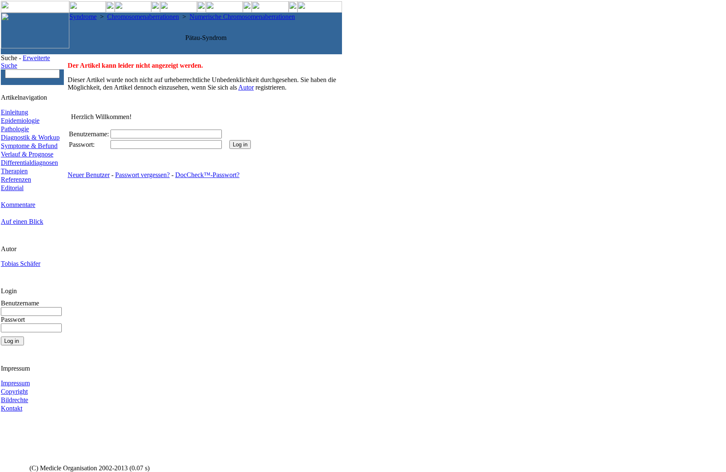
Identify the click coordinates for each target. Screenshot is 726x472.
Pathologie (15, 129)
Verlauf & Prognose (27, 154)
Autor (246, 87)
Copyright (14, 391)
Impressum (15, 383)
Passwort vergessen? (142, 174)
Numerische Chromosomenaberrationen (242, 16)
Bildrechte (14, 399)
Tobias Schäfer (20, 263)
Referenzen (16, 179)
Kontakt (11, 408)
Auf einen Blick (22, 221)
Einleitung (14, 112)
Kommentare (18, 204)
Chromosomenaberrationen (143, 16)
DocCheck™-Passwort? (207, 174)
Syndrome (83, 16)
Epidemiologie (20, 120)
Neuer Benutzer (89, 174)
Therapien (14, 171)
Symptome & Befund (29, 145)
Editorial (12, 187)
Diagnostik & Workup (30, 137)
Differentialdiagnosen (29, 162)
